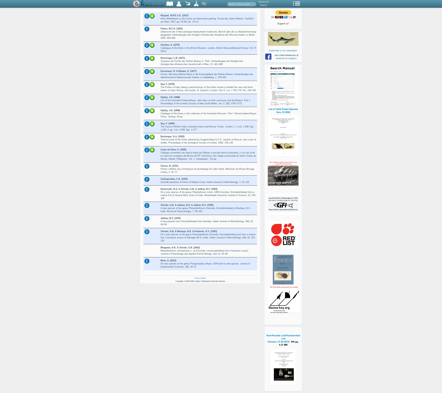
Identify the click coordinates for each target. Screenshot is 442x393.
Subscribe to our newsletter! (283, 50)
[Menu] (296, 4)
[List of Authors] (179, 4)
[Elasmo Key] (284, 299)
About (203, 278)
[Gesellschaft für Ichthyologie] (283, 204)
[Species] (187, 4)
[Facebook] (283, 39)
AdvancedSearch (264, 3)
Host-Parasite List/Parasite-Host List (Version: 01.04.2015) (283, 338)
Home (197, 278)
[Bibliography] (170, 4)
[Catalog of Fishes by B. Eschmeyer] (283, 269)
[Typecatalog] (196, 4)
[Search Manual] (283, 85)
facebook (280, 58)
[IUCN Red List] (283, 235)
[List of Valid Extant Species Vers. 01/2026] (283, 135)
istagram (292, 58)
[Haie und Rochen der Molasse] (283, 174)
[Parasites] (204, 4)
